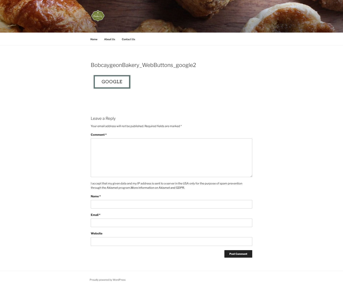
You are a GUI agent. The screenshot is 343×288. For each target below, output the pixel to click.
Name (96, 196)
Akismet (112, 187)
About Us (109, 39)
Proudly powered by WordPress (108, 279)
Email (95, 215)
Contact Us (128, 39)
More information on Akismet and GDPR (157, 187)
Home (93, 39)
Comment (99, 134)
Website (96, 233)
